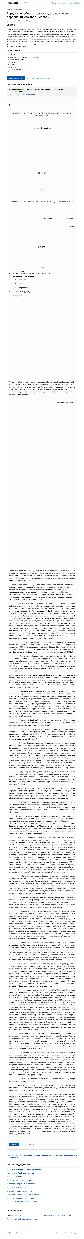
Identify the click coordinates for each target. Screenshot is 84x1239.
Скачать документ (28, 94)
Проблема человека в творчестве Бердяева (24, 1169)
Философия (18, 9)
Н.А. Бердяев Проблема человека (20, 1173)
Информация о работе (42, 1156)
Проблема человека (15, 1177)
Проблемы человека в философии (57, 1215)
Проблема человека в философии (20, 1198)
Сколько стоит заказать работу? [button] (40, 78)
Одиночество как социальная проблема (23, 1195)
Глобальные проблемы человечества (22, 1202)
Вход (54, 3)
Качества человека (14, 1215)
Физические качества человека (19, 1191)
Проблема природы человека (19, 1180)
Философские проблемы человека (21, 1184)
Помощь (61, 3)
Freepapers (20, 1233)
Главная (9, 9)
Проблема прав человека (17, 1187)
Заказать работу (73, 3)
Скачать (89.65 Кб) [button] (15, 78)
